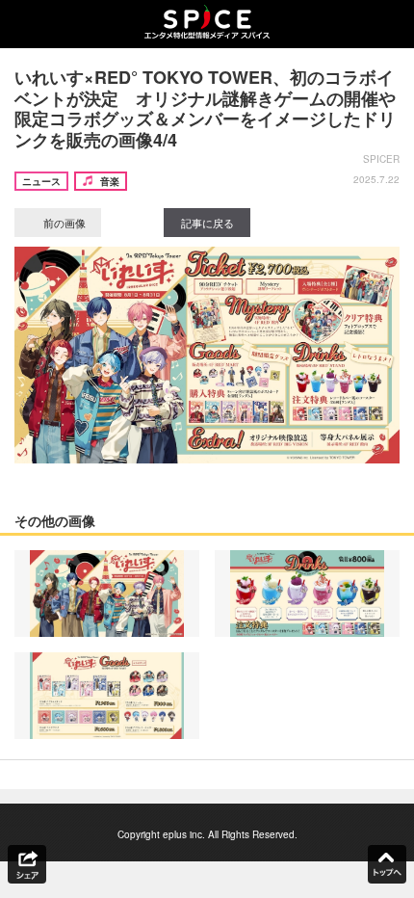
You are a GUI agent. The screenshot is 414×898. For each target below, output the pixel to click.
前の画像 (63, 222)
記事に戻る (207, 222)
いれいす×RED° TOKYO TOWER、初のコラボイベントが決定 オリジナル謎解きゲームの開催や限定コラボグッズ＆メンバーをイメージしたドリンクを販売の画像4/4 (205, 108)
